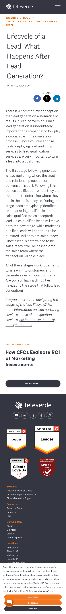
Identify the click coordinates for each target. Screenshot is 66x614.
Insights (12, 17)
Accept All (33, 597)
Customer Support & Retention (22, 494)
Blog (27, 17)
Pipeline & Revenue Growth (20, 490)
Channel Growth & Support (19, 498)
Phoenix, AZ (12, 551)
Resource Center (15, 508)
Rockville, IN (12, 559)
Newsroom (12, 512)
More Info (33, 608)
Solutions (12, 486)
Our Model (12, 530)
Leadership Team (15, 537)
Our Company (14, 522)
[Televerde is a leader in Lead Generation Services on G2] (16, 440)
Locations (12, 543)
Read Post (33, 383)
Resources (13, 504)
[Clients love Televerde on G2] (19, 469)
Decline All (33, 602)
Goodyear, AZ (13, 547)
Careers (10, 533)
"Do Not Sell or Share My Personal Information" (28, 591)
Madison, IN (12, 555)
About (10, 526)
